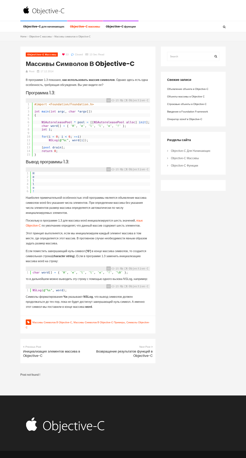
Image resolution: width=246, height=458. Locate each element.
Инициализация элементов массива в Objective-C (51, 353)
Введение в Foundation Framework (187, 111)
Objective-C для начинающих (43, 26)
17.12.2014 (47, 71)
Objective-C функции (121, 26)
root (31, 71)
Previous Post (33, 346)
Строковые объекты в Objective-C (187, 104)
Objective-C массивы (85, 26)
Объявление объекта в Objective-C (187, 89)
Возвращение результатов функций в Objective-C (124, 353)
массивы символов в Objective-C (52, 322)
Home (23, 36)
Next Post (144, 346)
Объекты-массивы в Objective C (186, 96)
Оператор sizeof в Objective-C (184, 119)
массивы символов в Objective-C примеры (99, 322)
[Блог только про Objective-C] (44, 11)
